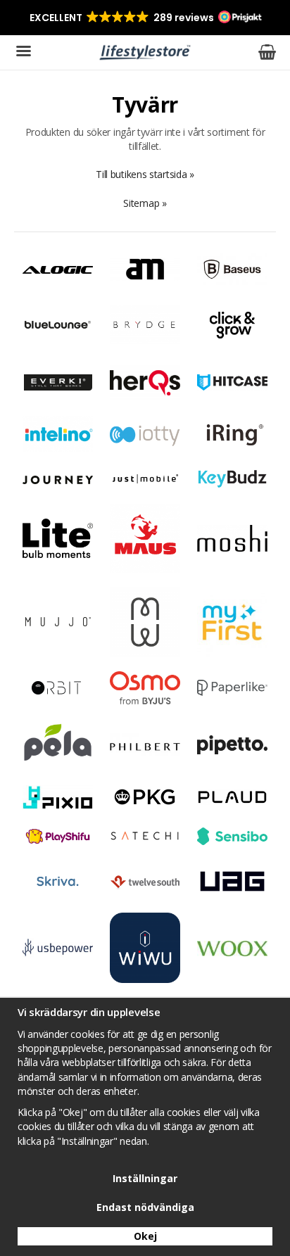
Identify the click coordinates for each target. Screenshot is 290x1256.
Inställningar (145, 1178)
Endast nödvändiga (145, 1207)
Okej (145, 1236)
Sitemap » (144, 203)
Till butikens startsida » (145, 174)
